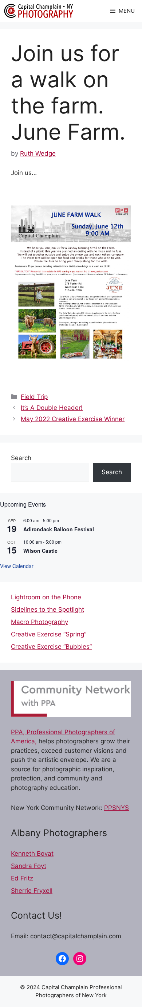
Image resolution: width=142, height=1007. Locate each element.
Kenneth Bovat (32, 853)
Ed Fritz (22, 878)
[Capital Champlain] (38, 11)
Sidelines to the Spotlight (47, 609)
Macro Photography (39, 622)
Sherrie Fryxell (31, 890)
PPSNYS (116, 807)
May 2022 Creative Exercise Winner (73, 419)
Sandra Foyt (28, 866)
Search (21, 457)
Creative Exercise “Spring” (48, 634)
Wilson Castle (40, 550)
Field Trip (34, 396)
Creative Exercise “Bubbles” (51, 646)
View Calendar (16, 566)
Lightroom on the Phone (46, 597)
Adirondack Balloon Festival (58, 529)
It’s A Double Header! (52, 407)
